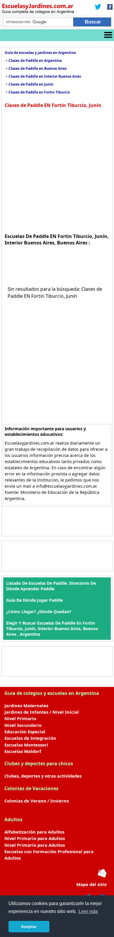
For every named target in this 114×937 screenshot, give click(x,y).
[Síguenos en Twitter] (98, 7)
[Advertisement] (57, 170)
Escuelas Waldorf (22, 751)
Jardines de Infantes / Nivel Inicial (41, 712)
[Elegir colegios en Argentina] (38, 9)
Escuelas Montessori (26, 745)
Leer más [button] (88, 911)
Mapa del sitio (91, 884)
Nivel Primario (20, 718)
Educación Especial (24, 731)
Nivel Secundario (23, 725)
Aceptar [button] (29, 926)
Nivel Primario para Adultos (34, 838)
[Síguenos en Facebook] (108, 7)
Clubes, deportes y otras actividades (43, 776)
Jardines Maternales (26, 705)
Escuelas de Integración (30, 738)
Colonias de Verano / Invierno (36, 801)
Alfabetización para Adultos (34, 832)
